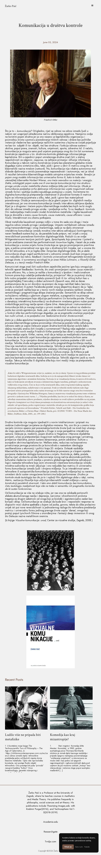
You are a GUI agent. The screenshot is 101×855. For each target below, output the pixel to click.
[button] (92, 5)
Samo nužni (79, 847)
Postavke (87, 847)
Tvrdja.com (50, 841)
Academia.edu (50, 821)
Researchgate (50, 831)
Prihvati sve (68, 847)
